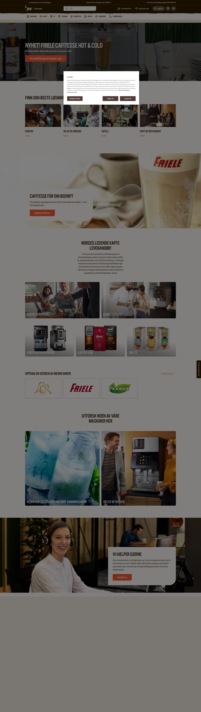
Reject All (110, 99)
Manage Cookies (75, 99)
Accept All (127, 99)
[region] (101, 88)
